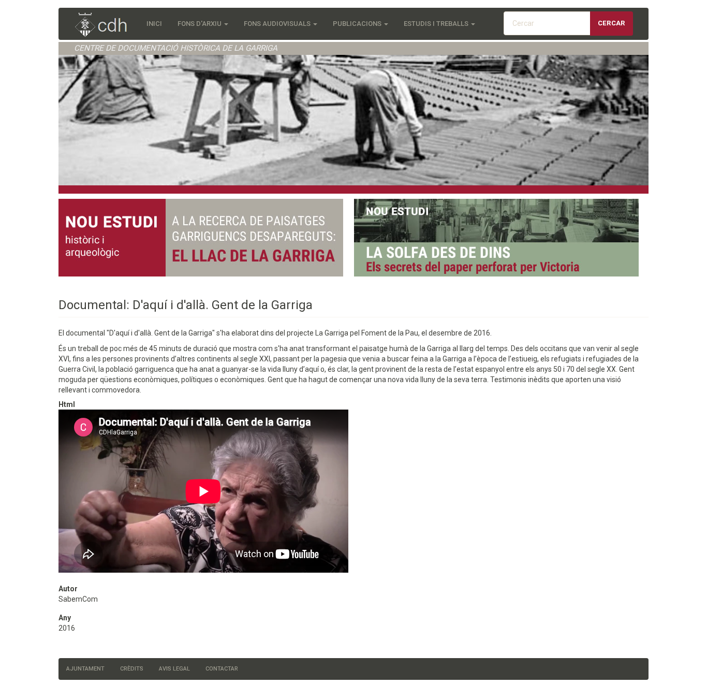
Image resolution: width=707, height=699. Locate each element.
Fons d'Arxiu (200, 23)
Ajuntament (85, 668)
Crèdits (131, 668)
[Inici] (106, 25)
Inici (154, 23)
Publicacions (358, 23)
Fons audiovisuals (278, 23)
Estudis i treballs (437, 23)
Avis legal (174, 668)
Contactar (221, 668)
